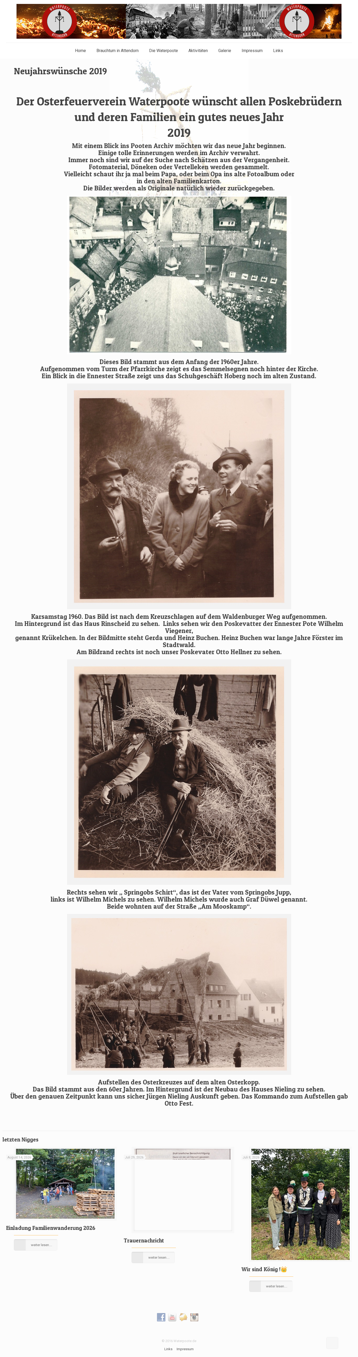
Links (168, 1349)
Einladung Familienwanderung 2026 (50, 1228)
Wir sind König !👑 (264, 1269)
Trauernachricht (144, 1240)
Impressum (185, 1349)
